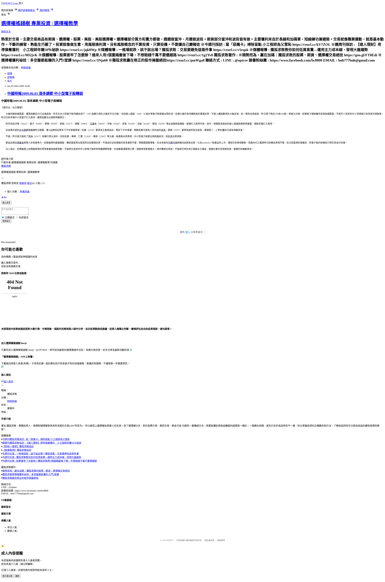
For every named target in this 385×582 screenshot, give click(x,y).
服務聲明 (221, 540)
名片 (9, 81)
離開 (17, 576)
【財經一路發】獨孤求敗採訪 (18, 446)
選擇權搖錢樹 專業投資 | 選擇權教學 (39, 23)
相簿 (9, 73)
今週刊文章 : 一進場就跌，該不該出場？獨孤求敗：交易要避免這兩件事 (40, 453)
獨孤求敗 (6, 166)
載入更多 (6, 203)
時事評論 (24, 191)
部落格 (10, 77)
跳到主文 (6, 31)
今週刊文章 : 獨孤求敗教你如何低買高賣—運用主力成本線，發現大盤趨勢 (41, 457)
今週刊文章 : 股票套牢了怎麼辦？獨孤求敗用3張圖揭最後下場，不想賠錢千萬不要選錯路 (49, 461)
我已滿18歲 (7, 576)
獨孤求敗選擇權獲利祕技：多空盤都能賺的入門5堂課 (30, 474)
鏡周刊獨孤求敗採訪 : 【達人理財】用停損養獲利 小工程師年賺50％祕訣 (41, 443)
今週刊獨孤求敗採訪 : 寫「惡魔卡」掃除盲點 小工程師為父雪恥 (36, 439)
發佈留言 (6, 221)
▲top (4, 197)
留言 (29, 183)
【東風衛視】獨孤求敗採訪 (16, 450)
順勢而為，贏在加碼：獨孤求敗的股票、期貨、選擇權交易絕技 (36, 471)
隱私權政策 (209, 540)
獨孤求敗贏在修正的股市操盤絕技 (20, 478)
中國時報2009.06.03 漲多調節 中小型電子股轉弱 (45, 93)
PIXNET (170, 540)
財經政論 (26, 67)
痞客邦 (22, 183)
